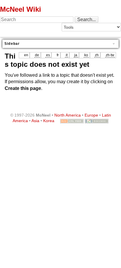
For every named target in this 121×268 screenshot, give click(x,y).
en (26, 55)
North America (67, 115)
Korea (48, 120)
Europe (91, 115)
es (48, 55)
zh (97, 55)
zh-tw (110, 55)
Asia (35, 120)
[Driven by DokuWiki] (96, 120)
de (37, 55)
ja (75, 55)
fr (58, 55)
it (67, 55)
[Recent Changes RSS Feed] (72, 120)
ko (86, 55)
